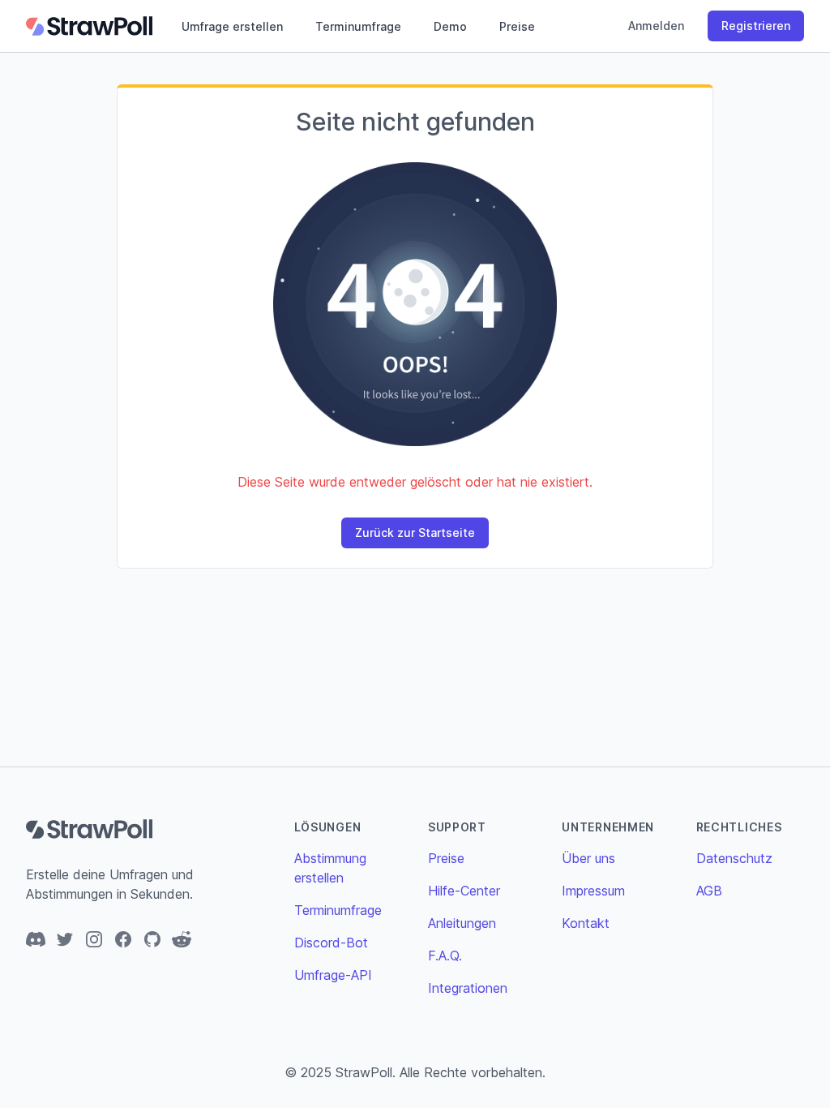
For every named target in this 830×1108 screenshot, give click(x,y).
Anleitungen (462, 923)
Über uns (588, 858)
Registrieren (755, 25)
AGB (709, 891)
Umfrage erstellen (232, 26)
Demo (450, 26)
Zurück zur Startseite (415, 532)
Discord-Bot (331, 942)
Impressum (593, 891)
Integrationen (467, 988)
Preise (517, 26)
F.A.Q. (445, 955)
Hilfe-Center (464, 891)
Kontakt (586, 923)
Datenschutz (734, 858)
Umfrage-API (333, 975)
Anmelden (656, 25)
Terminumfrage (358, 26)
